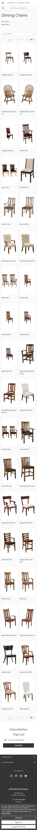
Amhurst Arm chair (24, 334)
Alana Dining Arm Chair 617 (9, 261)
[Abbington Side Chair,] (9, 134)
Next (31, 39)
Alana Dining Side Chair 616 (27, 261)
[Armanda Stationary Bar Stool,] (27, 542)
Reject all (18, 822)
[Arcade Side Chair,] (9, 469)
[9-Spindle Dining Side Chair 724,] (27, 94)
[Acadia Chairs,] (9, 170)
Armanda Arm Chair (7, 559)
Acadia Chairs (5, 187)
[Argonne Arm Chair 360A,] (9, 506)
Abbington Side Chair (7, 150)
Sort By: (5, 34)
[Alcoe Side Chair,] (9, 317)
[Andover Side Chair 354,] (27, 393)
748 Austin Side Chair (7, 75)
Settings (18, 818)
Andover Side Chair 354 (26, 410)
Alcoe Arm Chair (24, 297)
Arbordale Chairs (6, 449)
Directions (18, 801)
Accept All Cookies (19, 827)
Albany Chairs (5, 297)
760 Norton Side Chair (26, 75)
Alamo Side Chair (24, 224)
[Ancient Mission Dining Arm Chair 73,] (27, 354)
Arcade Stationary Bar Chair (27, 486)
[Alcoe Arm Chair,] (27, 281)
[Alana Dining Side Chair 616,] (27, 244)
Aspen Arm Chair (6, 598)
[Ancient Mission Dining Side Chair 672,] (9, 393)
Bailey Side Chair (24, 709)
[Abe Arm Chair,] (27, 134)
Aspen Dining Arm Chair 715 (9, 635)
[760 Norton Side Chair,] (27, 58)
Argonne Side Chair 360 (26, 523)
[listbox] (21, 33)
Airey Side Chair (24, 187)
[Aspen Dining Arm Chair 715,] (9, 618)
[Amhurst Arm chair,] (27, 317)
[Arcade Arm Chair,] (27, 432)
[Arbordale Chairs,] (9, 432)
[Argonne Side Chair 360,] (27, 506)
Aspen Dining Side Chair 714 (27, 635)
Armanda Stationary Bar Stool (26, 560)
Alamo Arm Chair (6, 224)
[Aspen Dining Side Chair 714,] (27, 618)
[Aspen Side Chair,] (9, 655)
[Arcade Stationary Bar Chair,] (27, 469)
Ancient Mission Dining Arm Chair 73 (27, 372)
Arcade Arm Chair (24, 449)
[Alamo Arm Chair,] (9, 207)
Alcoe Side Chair (6, 334)
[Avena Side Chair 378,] (9, 692)
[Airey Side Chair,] (27, 170)
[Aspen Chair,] (27, 582)
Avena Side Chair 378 (7, 709)
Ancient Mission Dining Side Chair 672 (9, 411)
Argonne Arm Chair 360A (8, 523)
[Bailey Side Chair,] (27, 692)
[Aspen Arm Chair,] (9, 582)
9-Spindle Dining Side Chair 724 (27, 112)
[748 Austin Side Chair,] (9, 58)
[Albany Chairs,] (9, 281)
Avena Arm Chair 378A (26, 672)
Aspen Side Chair (6, 672)
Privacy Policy (5, 813)
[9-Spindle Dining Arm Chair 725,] (9, 94)
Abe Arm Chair (23, 150)
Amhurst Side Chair (7, 371)
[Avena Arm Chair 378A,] (27, 655)
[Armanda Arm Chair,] (9, 542)
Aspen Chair (23, 598)
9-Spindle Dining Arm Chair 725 (9, 112)
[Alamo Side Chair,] (27, 207)
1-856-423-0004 (19, 799)
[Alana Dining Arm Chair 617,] (9, 244)
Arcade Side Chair (6, 486)
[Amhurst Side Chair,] (9, 354)
